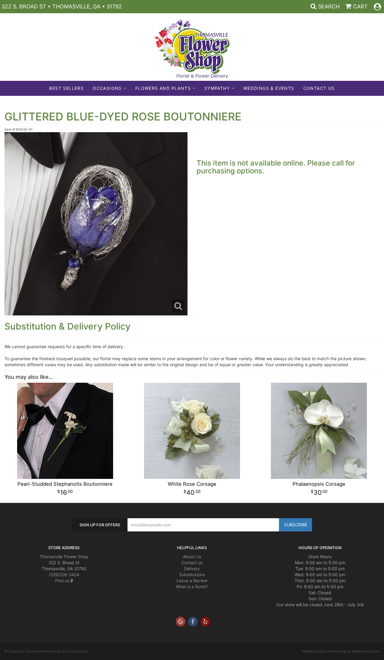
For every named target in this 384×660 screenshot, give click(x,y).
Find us (62, 580)
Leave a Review (191, 580)
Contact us (191, 562)
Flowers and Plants (163, 88)
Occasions (107, 88)
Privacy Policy (78, 651)
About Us (192, 556)
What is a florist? (192, 586)
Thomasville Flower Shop (64, 556)
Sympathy (217, 88)
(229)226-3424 (64, 574)
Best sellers (66, 88)
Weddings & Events (268, 88)
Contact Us (319, 88)
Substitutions (192, 574)
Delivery (192, 568)
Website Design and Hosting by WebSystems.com (341, 651)
